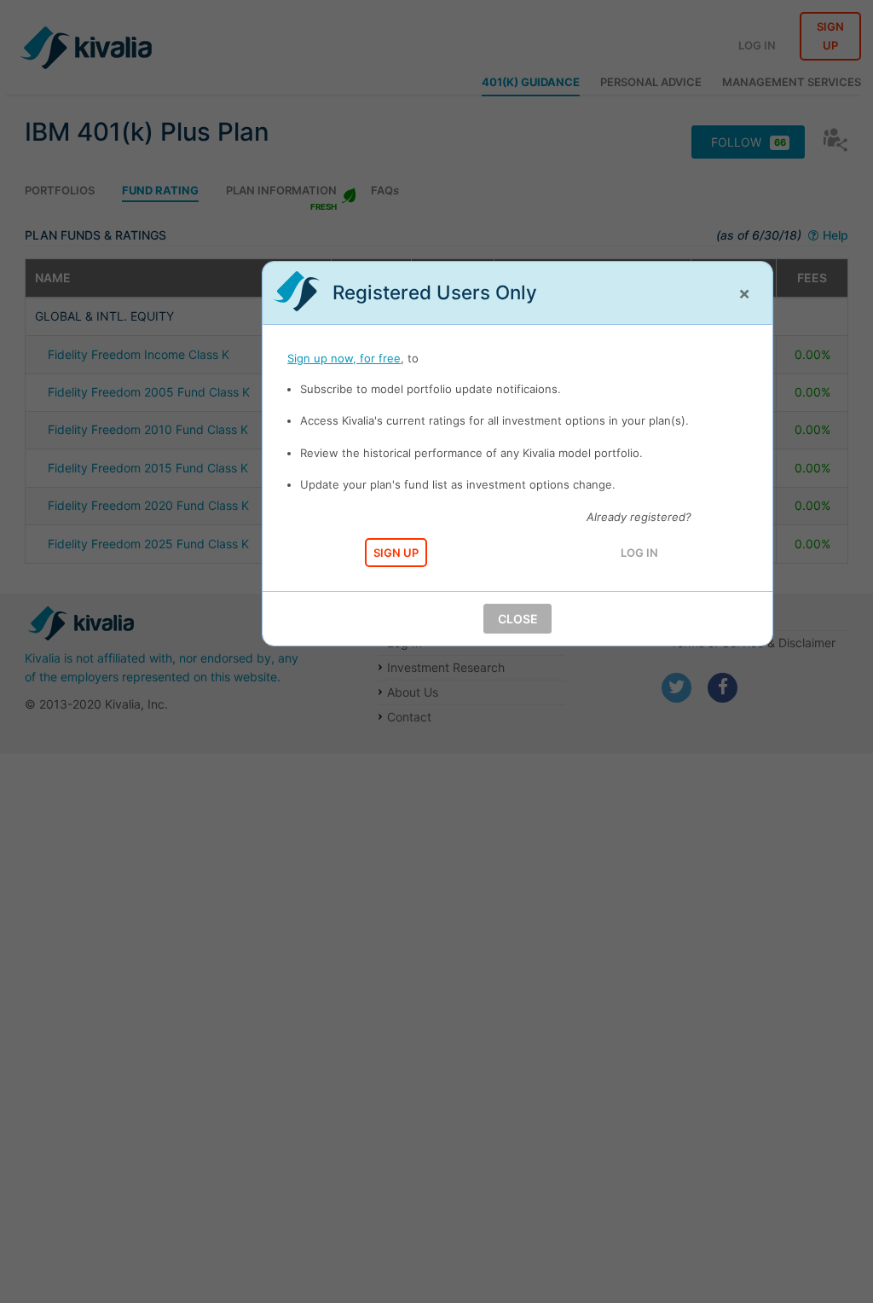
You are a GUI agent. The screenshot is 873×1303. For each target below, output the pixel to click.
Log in (639, 552)
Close (518, 618)
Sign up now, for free (344, 358)
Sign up (396, 552)
